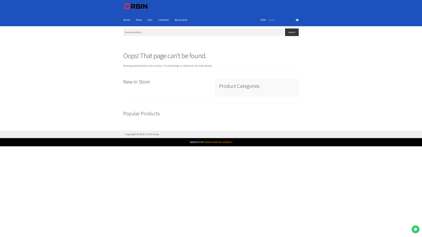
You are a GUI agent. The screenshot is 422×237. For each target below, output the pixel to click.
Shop (139, 19)
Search (291, 32)
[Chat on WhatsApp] (415, 229)
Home (126, 19)
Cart (150, 19)
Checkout (163, 19)
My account (181, 19)
